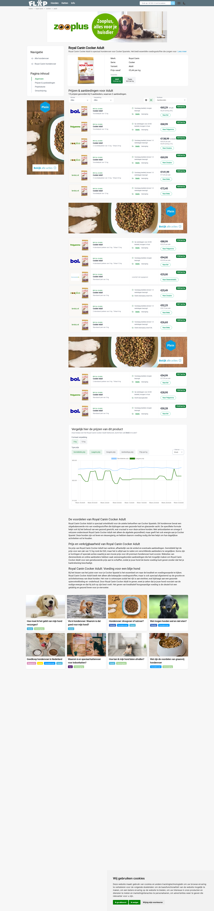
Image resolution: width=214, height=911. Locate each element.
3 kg (75, 442)
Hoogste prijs (111, 452)
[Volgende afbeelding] (88, 83)
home (31, 9)
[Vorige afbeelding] (84, 83)
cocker (48, 9)
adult (55, 9)
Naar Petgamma (168, 129)
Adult (131, 66)
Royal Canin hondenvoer (45, 64)
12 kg (83, 442)
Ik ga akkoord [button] (120, 902)
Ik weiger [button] (134, 902)
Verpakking (97, 97)
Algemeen (39, 79)
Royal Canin (134, 58)
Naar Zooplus (167, 148)
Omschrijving (40, 91)
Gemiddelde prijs (79, 452)
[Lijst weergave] (151, 100)
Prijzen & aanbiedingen (45, 83)
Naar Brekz (166, 179)
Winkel (72, 97)
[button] (181, 3)
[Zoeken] (173, 3)
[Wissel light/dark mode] (184, 3)
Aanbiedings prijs (127, 452)
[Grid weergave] (146, 100)
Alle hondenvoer (42, 58)
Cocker (132, 62)
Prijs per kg (143, 452)
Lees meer (182, 51)
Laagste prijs (95, 452)
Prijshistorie (40, 87)
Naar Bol (165, 115)
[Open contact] (178, 3)
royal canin (39, 9)
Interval (176, 449)
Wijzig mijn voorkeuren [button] (153, 902)
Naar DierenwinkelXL (169, 280)
